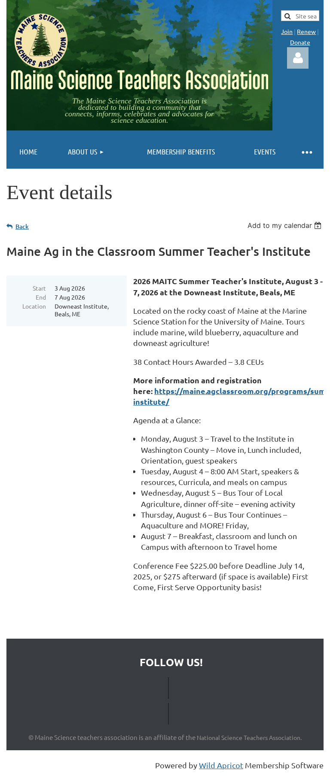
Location (34, 306)
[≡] (306, 152)
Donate (300, 42)
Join (287, 31)
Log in (298, 58)
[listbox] (286, 225)
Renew (306, 31)
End (41, 297)
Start (39, 288)
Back (22, 226)
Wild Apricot (221, 765)
